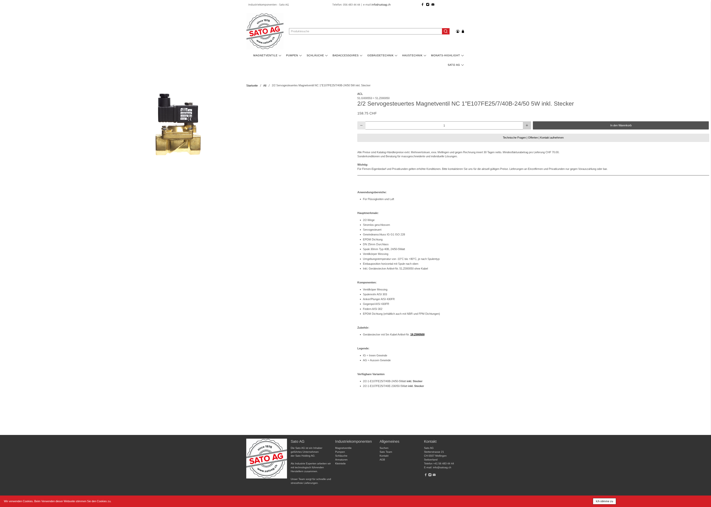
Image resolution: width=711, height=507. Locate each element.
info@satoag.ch (381, 4)
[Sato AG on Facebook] (422, 4)
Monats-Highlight (445, 55)
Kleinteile (340, 463)
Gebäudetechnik (380, 55)
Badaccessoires (346, 55)
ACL (360, 93)
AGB (382, 459)
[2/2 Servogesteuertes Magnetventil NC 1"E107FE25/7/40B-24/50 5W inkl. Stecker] (178, 124)
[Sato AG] (264, 31)
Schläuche (315, 55)
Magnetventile (265, 55)
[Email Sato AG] (433, 4)
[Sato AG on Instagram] (427, 4)
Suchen (384, 447)
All (264, 85)
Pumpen (340, 451)
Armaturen (341, 459)
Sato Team (386, 451)
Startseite (252, 85)
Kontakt (384, 455)
